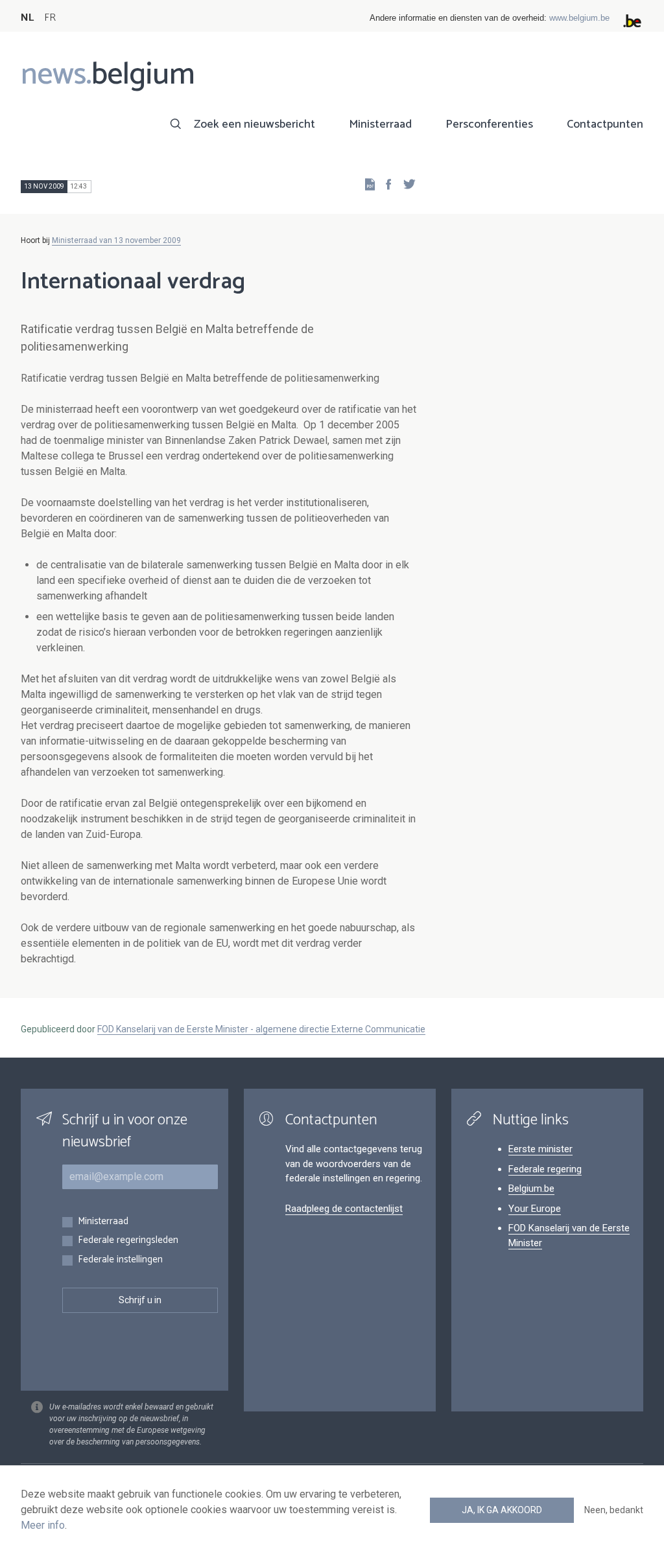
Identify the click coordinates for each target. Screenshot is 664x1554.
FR (50, 18)
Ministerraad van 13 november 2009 (116, 240)
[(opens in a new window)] (384, 183)
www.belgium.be (579, 18)
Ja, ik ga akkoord (502, 1510)
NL (27, 18)
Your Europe (534, 1208)
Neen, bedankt (613, 1510)
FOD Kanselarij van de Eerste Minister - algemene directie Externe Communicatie (261, 1029)
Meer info (43, 1525)
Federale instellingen (120, 1260)
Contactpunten (605, 124)
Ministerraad (380, 124)
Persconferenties (489, 124)
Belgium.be (531, 1188)
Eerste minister (540, 1149)
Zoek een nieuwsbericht (254, 124)
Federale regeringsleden (128, 1240)
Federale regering (545, 1169)
